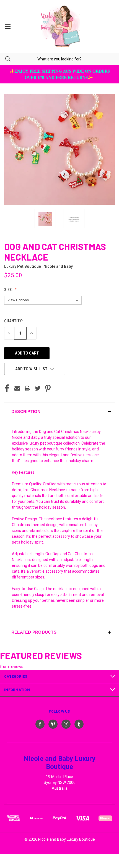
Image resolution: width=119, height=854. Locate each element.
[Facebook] (7, 388)
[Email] (17, 388)
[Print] (27, 388)
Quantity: (13, 321)
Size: (8, 289)
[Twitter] (37, 388)
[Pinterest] (48, 388)
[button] (59, 411)
